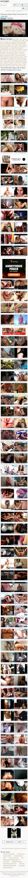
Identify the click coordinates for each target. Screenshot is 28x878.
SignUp (17, 5)
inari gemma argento (8, 854)
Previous (10, 842)
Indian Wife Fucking (20, 61)
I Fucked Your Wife (20, 55)
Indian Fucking (22, 58)
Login (25, 8)
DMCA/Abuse (7, 874)
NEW (13, 10)
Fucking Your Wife (9, 55)
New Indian (14, 64)
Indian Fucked (13, 58)
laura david (6, 861)
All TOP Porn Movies (7, 848)
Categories (19, 10)
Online (20, 64)
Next (20, 842)
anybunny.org (20, 874)
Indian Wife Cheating (13, 60)
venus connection (14, 857)
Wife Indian (12, 65)
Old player (10, 18)
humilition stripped (17, 861)
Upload (25, 5)
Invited (6, 62)
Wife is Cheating (21, 65)
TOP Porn (8, 10)
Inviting (11, 62)
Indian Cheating (18, 57)
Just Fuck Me (17, 62)
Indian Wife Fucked (9, 61)
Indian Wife (3, 60)
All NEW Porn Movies (20, 848)
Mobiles (24, 62)
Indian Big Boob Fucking (6, 57)
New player (3, 18)
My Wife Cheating (5, 64)
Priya (24, 64)
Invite (1, 62)
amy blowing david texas (10, 863)
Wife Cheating (4, 65)
